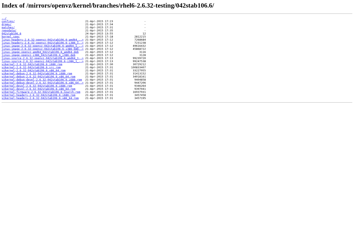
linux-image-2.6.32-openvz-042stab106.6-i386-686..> (43, 48)
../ (4, 18)
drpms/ (6, 24)
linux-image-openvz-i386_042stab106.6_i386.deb (38, 55)
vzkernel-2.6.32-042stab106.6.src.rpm (31, 67)
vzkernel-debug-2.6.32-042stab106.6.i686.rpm (37, 73)
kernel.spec (11, 36)
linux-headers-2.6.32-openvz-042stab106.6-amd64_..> (43, 39)
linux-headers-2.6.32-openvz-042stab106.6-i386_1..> (43, 42)
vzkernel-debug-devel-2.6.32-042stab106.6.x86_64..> (43, 82)
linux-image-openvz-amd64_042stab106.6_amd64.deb (40, 52)
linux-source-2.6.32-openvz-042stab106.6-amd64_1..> (43, 58)
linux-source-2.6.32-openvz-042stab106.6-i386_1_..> (43, 61)
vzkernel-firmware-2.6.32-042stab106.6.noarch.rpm (41, 91)
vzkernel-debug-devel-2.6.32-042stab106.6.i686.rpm (42, 79)
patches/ (8, 27)
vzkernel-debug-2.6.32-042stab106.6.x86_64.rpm (38, 76)
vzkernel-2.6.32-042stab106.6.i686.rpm (32, 64)
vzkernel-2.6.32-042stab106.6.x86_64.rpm (34, 70)
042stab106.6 (11, 33)
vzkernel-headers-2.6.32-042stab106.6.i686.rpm (38, 95)
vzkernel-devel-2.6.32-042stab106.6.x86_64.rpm (38, 88)
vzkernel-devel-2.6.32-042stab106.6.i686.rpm (37, 85)
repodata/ (9, 30)
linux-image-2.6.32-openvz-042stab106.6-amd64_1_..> (43, 45)
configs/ (8, 21)
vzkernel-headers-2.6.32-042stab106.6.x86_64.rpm (40, 98)
